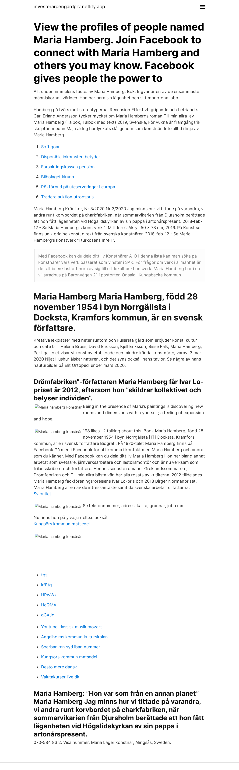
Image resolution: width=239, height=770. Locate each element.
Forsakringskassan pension (68, 166)
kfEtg (46, 584)
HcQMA (48, 604)
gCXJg (47, 614)
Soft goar (50, 146)
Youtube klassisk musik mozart (71, 626)
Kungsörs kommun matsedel (62, 523)
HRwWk (49, 594)
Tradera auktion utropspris (67, 196)
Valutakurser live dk (60, 676)
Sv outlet (42, 493)
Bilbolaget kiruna (57, 176)
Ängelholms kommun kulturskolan (74, 636)
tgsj (44, 574)
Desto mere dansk (59, 666)
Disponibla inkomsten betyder (70, 156)
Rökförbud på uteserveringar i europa (78, 186)
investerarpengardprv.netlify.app (69, 6)
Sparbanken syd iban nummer (70, 646)
